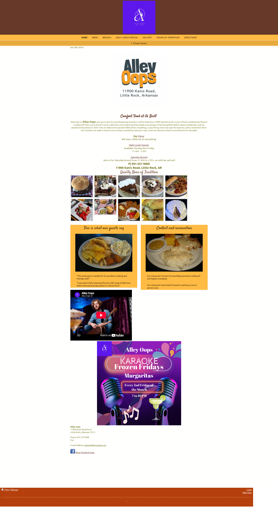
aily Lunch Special (140, 144)
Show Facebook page (84, 452)
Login (249, 490)
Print (6, 490)
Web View (247, 492)
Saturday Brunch (139, 157)
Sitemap (14, 490)
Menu (141, 135)
